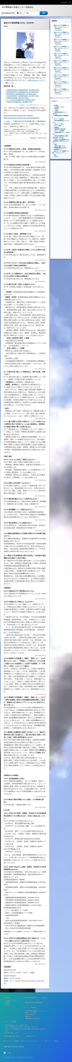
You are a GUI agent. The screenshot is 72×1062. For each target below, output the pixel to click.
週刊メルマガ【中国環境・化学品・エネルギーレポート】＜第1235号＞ (61, 27)
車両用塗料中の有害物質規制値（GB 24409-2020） (22, 94)
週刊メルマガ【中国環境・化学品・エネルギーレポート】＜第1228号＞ (61, 76)
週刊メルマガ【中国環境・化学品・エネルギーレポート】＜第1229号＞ (61, 69)
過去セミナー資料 (58, 124)
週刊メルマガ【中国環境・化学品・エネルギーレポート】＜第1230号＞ (61, 62)
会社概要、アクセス (59, 107)
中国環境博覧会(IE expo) (60, 147)
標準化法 (8, 411)
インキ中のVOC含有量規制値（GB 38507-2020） (21, 100)
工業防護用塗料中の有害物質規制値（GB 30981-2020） (23, 96)
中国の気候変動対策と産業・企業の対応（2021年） (21, 1027)
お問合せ (56, 156)
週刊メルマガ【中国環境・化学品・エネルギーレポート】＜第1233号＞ (61, 41)
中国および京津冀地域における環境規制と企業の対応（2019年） (61, 141)
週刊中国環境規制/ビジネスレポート (36, 1011)
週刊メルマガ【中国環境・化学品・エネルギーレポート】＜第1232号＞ (61, 48)
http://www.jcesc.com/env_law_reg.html (18, 115)
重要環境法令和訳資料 (60, 129)
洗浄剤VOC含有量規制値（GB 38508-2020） (20, 102)
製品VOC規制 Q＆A (59, 146)
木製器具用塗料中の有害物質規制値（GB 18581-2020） (23, 90)
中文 (55, 154)
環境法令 (6, 26)
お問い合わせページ (35, 80)
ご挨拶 (56, 110)
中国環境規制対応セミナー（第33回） (36, 998)
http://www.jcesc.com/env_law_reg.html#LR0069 (21, 118)
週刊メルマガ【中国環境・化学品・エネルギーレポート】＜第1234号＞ (61, 34)
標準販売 (56, 127)
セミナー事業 (57, 125)
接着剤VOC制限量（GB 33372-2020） (18, 98)
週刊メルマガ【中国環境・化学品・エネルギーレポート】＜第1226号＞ (61, 91)
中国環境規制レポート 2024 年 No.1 (16, 1025)
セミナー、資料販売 (59, 119)
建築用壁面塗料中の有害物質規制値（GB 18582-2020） (23, 92)
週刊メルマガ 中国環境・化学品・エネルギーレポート (21, 1041)
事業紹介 (56, 108)
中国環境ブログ (58, 149)
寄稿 (55, 144)
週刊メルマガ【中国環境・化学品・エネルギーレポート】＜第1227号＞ (61, 83)
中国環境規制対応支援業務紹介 (34, 1003)
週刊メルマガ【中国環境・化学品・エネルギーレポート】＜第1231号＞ (61, 55)
